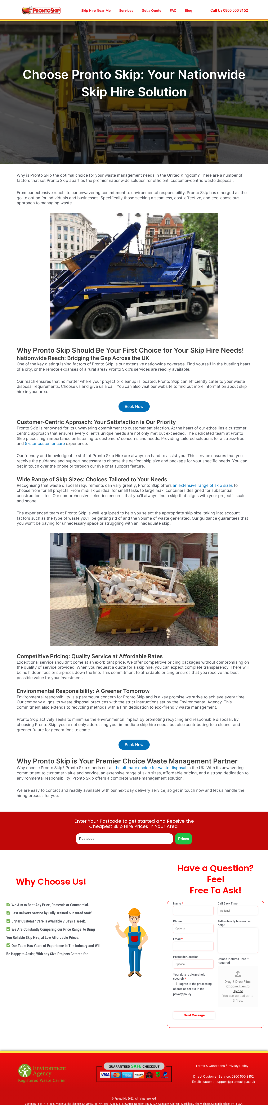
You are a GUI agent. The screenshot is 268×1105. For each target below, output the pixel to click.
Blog (188, 10)
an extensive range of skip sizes (203, 485)
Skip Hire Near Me (96, 10)
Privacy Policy (238, 1066)
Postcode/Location (185, 957)
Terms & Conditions (210, 1066)
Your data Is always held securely (189, 976)
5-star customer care (45, 443)
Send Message (194, 1015)
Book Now (134, 406)
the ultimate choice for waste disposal (150, 767)
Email (178, 939)
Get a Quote (151, 10)
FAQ (173, 10)
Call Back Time (228, 903)
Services (126, 10)
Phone (177, 921)
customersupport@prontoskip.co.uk (228, 1082)
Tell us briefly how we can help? (234, 923)
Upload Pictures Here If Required (233, 960)
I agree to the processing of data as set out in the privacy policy (192, 989)
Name (178, 903)
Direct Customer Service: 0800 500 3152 (223, 1076)
